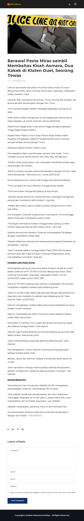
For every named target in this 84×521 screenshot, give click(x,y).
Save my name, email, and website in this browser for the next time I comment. (43, 492)
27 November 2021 (18, 81)
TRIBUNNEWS (35, 415)
